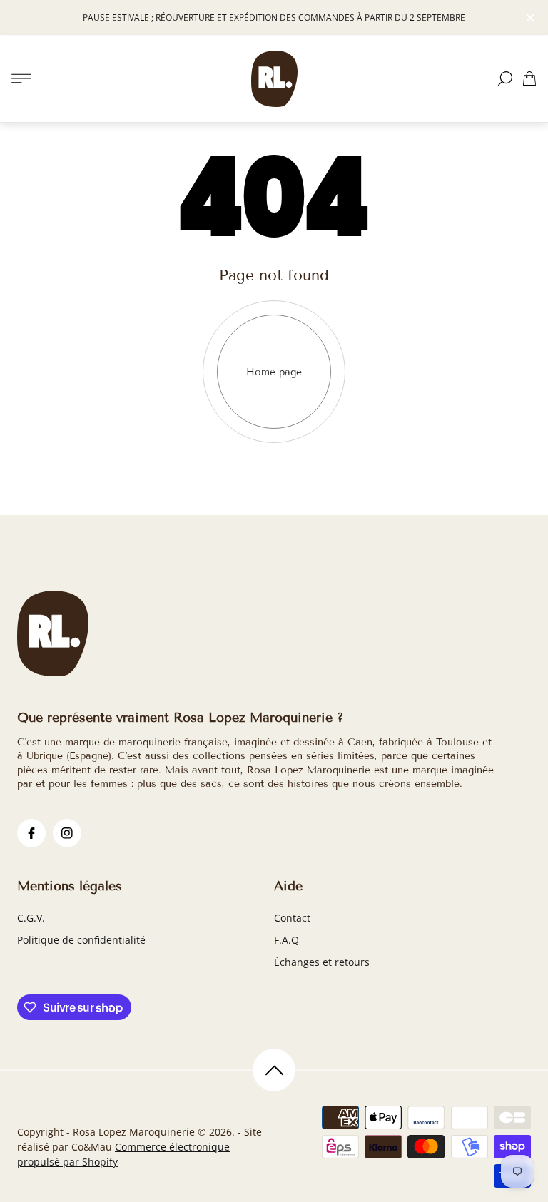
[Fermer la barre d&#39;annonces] (529, 18)
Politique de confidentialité (81, 940)
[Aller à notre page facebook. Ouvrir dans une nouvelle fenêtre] (31, 833)
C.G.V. (31, 918)
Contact (292, 918)
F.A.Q (286, 940)
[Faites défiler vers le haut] (274, 1070)
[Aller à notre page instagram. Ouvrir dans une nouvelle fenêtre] (67, 833)
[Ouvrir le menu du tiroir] (21, 78)
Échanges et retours (322, 962)
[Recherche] (505, 78)
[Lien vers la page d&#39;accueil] (52, 635)
